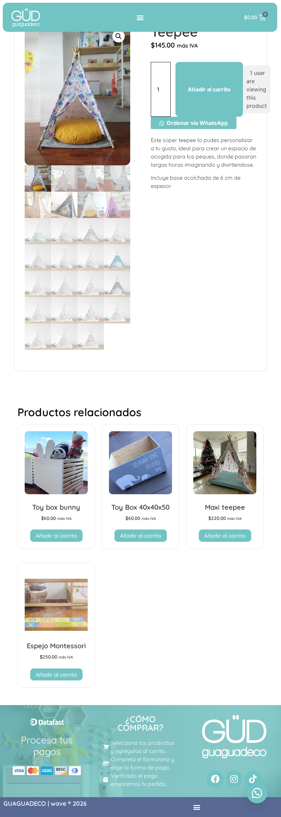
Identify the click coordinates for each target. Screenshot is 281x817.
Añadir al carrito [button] (56, 535)
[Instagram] (234, 779)
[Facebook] (215, 779)
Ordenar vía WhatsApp (197, 122)
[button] (140, 17)
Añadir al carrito (209, 89)
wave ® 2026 (69, 803)
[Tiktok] (252, 779)
